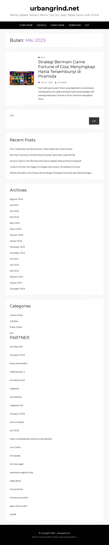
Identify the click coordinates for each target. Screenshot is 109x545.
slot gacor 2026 (17, 413)
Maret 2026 (15, 229)
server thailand (17, 422)
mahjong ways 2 (17, 371)
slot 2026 (14, 430)
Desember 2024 (17, 288)
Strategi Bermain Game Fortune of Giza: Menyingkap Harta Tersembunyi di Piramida (66, 69)
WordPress (72, 537)
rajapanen (14, 388)
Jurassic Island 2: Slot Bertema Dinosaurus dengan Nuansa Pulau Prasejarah (45, 161)
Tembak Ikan (75, 25)
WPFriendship (52, 537)
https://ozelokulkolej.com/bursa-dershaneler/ (31, 439)
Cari (12, 115)
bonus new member (19, 363)
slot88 (13, 514)
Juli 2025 (14, 258)
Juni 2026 (14, 211)
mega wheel (15, 480)
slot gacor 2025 (17, 355)
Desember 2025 (17, 247)
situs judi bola (16, 489)
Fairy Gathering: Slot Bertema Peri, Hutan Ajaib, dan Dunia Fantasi (41, 149)
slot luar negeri (17, 464)
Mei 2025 (14, 270)
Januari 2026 (16, 241)
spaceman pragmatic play (21, 472)
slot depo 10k (16, 346)
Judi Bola (41, 25)
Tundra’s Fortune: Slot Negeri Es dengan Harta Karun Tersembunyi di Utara (45, 167)
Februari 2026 (16, 235)
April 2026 (15, 223)
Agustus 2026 (16, 199)
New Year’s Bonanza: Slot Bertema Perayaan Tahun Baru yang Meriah (42, 155)
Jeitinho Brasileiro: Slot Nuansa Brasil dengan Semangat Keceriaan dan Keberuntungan (50, 172)
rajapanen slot (16, 405)
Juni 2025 (14, 264)
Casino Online (57, 25)
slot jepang (15, 455)
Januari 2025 (16, 282)
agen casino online (18, 506)
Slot (87, 25)
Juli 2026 (14, 205)
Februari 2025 (16, 276)
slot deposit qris (17, 380)
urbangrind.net (54, 8)
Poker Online (26, 25)
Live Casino (15, 447)
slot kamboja (16, 397)
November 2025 (17, 253)
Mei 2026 (14, 217)
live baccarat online (19, 497)
